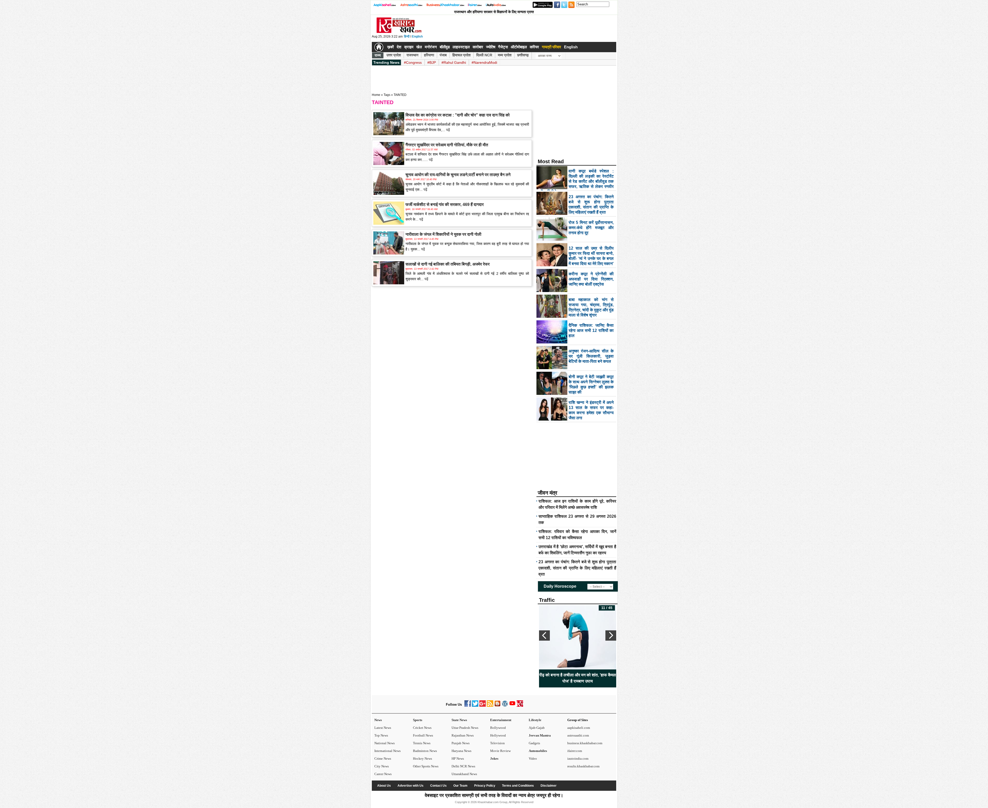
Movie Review (500, 751)
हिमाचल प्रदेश (461, 55)
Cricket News (422, 728)
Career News (383, 774)
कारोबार (478, 47)
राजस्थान (412, 55)
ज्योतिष (490, 47)
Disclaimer (549, 785)
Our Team (460, 785)
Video (533, 758)
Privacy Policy (484, 785)
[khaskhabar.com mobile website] (520, 705)
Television (497, 743)
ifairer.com (574, 751)
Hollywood (498, 735)
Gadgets (534, 743)
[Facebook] (467, 705)
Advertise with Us (411, 785)
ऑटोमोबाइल (519, 47)
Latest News (382, 728)
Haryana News (461, 751)
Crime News (382, 758)
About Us (384, 785)
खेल (419, 47)
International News (387, 751)
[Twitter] (475, 705)
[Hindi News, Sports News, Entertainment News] (379, 47)
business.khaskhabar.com (584, 743)
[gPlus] (482, 705)
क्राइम (408, 47)
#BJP (431, 62)
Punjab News (461, 743)
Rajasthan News (463, 735)
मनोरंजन (431, 47)
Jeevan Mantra (540, 735)
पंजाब (443, 55)
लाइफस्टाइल (461, 47)
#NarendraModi (484, 62)
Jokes (494, 758)
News (378, 720)
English (417, 36)
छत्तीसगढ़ (523, 55)
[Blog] (497, 705)
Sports (417, 720)
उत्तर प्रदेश (393, 55)
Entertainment (500, 720)
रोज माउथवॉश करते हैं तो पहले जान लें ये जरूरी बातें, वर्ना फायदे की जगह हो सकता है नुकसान (578, 678)
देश (399, 47)
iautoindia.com (577, 758)
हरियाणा (429, 55)
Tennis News (421, 743)
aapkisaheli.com (578, 728)
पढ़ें (447, 130)
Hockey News (422, 758)
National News (384, 743)
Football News (423, 735)
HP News (458, 758)
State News (459, 720)
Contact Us (438, 785)
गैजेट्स (503, 47)
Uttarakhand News (464, 774)
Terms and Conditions (518, 785)
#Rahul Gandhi (454, 62)
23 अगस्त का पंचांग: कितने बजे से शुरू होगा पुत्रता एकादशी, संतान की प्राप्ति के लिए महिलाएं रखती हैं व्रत (577, 568)
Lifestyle (535, 720)
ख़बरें (390, 47)
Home (376, 95)
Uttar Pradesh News (465, 728)
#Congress (413, 62)
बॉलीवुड (445, 47)
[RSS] (490, 705)
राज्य (378, 55)
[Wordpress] (505, 705)
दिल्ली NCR (484, 55)
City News (381, 766)
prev (544, 635)
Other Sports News (425, 766)
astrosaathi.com (578, 735)
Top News (381, 735)
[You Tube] (512, 705)
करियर (534, 47)
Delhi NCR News (463, 766)
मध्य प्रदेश (504, 55)
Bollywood (498, 728)
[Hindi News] (399, 32)
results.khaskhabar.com (583, 766)
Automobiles (538, 751)
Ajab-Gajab (537, 728)
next (610, 635)
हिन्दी (407, 36)
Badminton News (425, 751)
